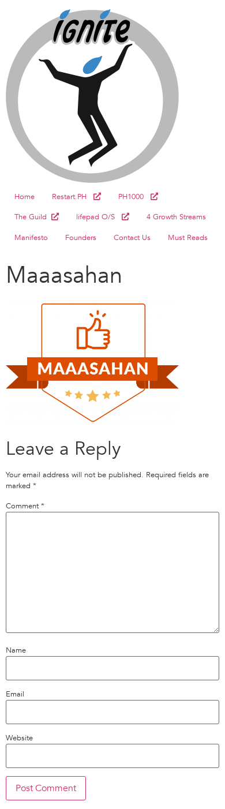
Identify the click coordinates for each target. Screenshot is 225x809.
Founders (80, 238)
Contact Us (132, 238)
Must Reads (188, 238)
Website (19, 738)
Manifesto (31, 238)
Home (24, 197)
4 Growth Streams (176, 217)
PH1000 (134, 197)
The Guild (32, 217)
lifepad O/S (99, 217)
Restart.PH (72, 197)
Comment (25, 506)
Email (15, 694)
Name (16, 650)
